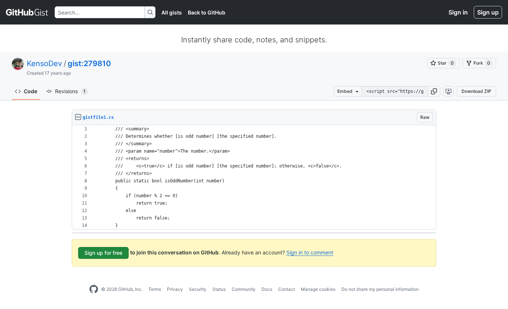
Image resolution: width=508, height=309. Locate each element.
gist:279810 (89, 63)
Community (243, 289)
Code (30, 91)
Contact (286, 289)
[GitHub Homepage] (93, 289)
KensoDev (44, 63)
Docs (266, 289)
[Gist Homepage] (27, 12)
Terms (154, 289)
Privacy (175, 289)
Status (219, 289)
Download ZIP (476, 91)
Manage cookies (318, 289)
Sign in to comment (309, 252)
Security (197, 289)
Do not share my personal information (380, 289)
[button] (434, 91)
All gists (171, 12)
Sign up (488, 12)
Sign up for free (103, 253)
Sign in (458, 12)
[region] (254, 177)
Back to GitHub (206, 12)
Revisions (70, 91)
